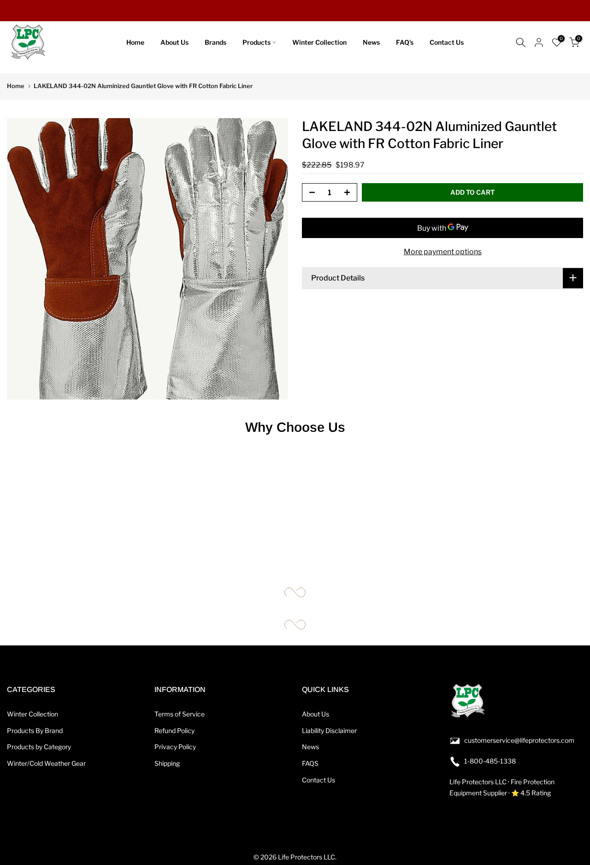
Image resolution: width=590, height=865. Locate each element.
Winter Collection (319, 42)
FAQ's (404, 42)
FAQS (310, 763)
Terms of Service (179, 714)
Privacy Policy (175, 747)
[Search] (521, 42)
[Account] (538, 42)
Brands (215, 42)
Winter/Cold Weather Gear (46, 763)
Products (256, 42)
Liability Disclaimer (329, 730)
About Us (174, 42)
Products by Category (39, 747)
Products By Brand (35, 730)
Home (135, 42)
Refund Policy (174, 730)
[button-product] (309, 193)
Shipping (167, 763)
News (371, 42)
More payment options (443, 251)
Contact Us (447, 42)
